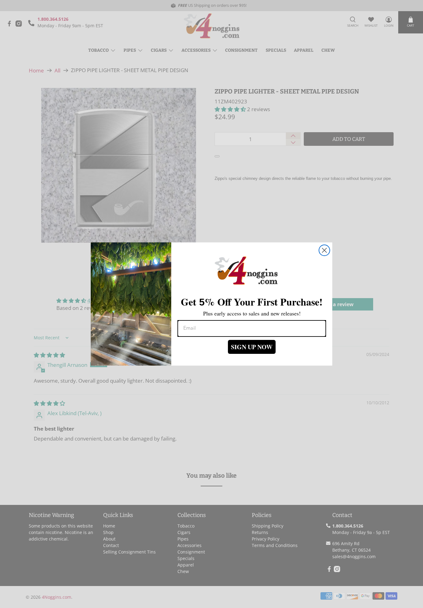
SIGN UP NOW (252, 346)
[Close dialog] (324, 250)
